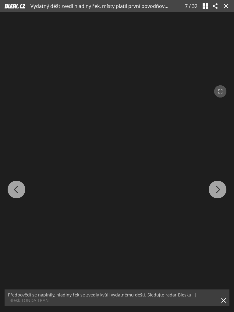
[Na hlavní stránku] (15, 6)
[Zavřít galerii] (225, 6)
